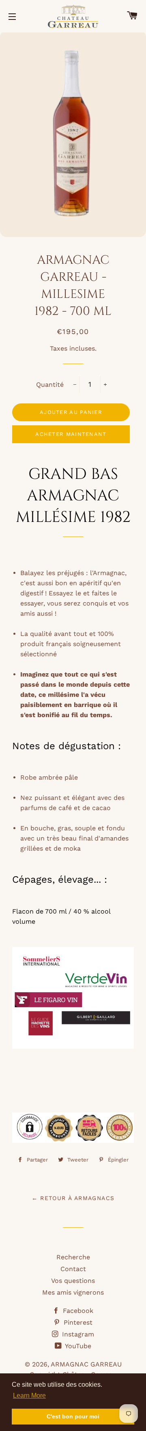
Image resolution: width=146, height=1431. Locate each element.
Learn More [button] (29, 1395)
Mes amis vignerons (73, 1292)
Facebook (77, 1311)
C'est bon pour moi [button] (73, 1416)
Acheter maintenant (70, 434)
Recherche (73, 1257)
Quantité (50, 384)
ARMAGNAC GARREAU (86, 1364)
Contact (73, 1269)
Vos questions (73, 1280)
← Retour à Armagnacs (73, 1198)
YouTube (77, 1346)
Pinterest (77, 1322)
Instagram (77, 1334)
